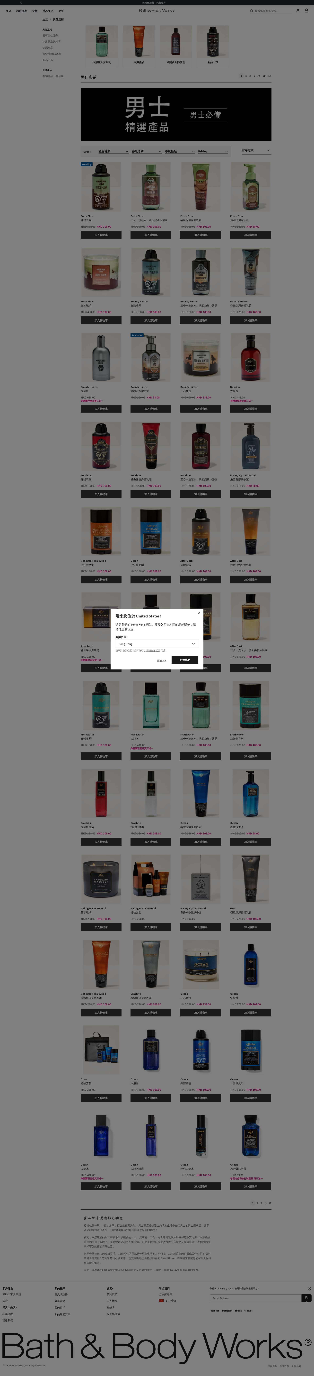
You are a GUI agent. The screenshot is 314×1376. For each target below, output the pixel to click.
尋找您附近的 (153, 650)
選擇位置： (122, 637)
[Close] (199, 612)
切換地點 (185, 659)
